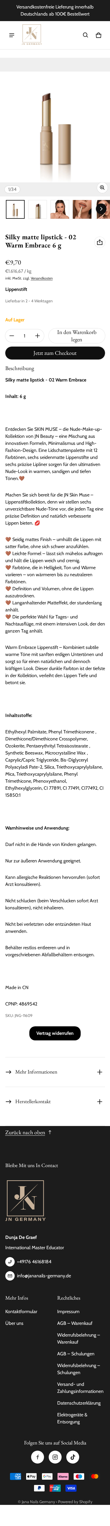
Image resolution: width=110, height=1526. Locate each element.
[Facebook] (37, 1457)
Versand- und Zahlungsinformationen (80, 1387)
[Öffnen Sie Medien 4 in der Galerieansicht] (82, 209)
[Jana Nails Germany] (32, 35)
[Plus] (37, 335)
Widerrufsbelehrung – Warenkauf (78, 1338)
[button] (85, 35)
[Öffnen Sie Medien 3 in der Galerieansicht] (59, 209)
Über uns (14, 1323)
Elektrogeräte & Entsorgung (72, 1418)
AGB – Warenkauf (74, 1323)
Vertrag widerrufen (55, 1033)
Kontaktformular (21, 1311)
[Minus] (11, 335)
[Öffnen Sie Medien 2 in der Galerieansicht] (37, 209)
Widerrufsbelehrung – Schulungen (78, 1369)
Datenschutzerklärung (79, 1403)
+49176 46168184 (34, 1261)
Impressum (68, 1311)
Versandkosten (42, 278)
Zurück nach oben (25, 1132)
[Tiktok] (72, 1457)
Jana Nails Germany (38, 1501)
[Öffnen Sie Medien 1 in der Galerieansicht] (15, 209)
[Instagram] (55, 1457)
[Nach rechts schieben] (101, 209)
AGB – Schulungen (75, 1354)
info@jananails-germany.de (44, 1276)
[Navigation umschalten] (11, 35)
